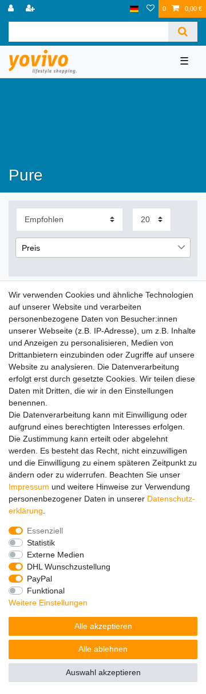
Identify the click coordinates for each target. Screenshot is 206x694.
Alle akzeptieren (103, 626)
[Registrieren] (31, 9)
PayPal (39, 578)
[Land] (134, 9)
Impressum (29, 486)
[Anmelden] (12, 9)
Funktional (46, 590)
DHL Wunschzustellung (68, 566)
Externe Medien (55, 554)
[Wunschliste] (150, 9)
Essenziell (45, 530)
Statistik (41, 542)
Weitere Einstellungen (48, 602)
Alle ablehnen (103, 648)
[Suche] (182, 32)
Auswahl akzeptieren (103, 672)
